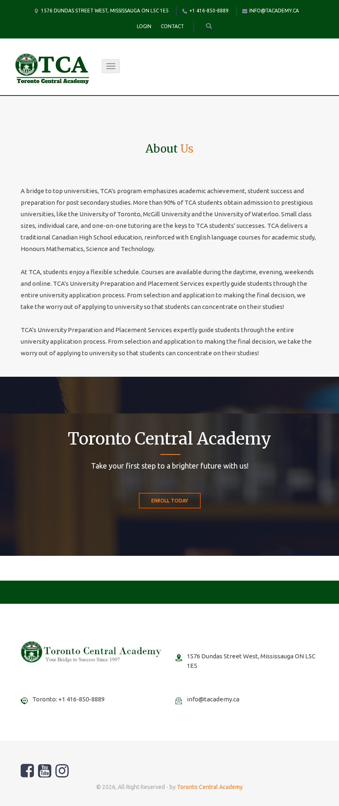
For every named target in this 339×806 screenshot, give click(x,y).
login (144, 26)
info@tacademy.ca (274, 10)
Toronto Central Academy (210, 787)
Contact (172, 26)
